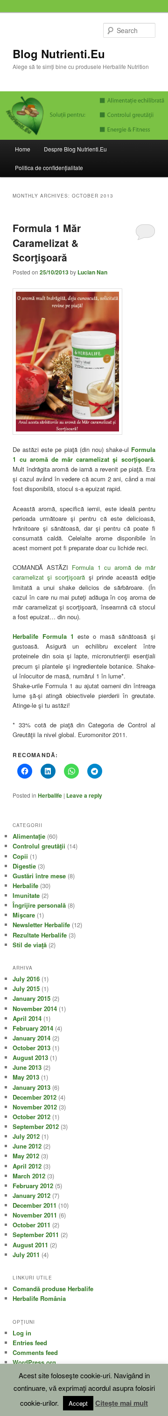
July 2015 (26, 988)
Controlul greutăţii (39, 845)
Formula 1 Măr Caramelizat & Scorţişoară (47, 242)
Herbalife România (39, 1298)
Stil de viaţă (30, 944)
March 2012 (29, 1175)
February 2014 (33, 1028)
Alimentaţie (29, 836)
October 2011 (31, 1224)
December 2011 (34, 1205)
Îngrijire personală (39, 905)
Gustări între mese (39, 875)
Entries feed (30, 1342)
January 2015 (31, 998)
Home (22, 149)
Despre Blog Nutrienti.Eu (75, 149)
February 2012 (33, 1185)
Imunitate (26, 895)
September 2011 (36, 1234)
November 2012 (35, 1106)
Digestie (24, 866)
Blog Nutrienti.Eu (59, 54)
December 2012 (34, 1097)
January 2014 (31, 1037)
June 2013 (27, 1067)
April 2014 (27, 1018)
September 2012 (36, 1126)
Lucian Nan (92, 272)
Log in (22, 1332)
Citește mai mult (121, 1403)
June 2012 (27, 1146)
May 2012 (26, 1155)
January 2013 (31, 1087)
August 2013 (30, 1057)
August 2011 (30, 1244)
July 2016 (26, 978)
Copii (20, 856)
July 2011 (26, 1254)
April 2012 (27, 1166)
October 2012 (31, 1116)
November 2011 (35, 1215)
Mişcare (24, 914)
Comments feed (35, 1352)
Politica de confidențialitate (49, 167)
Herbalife (50, 795)
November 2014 (35, 1008)
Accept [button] (78, 1403)
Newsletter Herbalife (41, 924)
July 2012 (26, 1136)
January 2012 (31, 1195)
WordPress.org (34, 1362)
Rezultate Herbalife (40, 934)
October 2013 (31, 1047)
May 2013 (26, 1077)
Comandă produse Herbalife (53, 1288)
